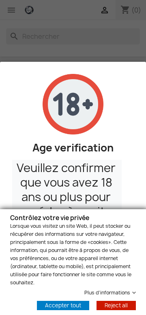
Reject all (116, 305)
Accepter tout (63, 305)
